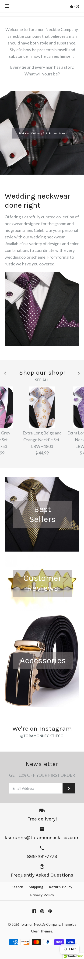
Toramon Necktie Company (40, 924)
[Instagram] (42, 911)
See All (42, 380)
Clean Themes (41, 931)
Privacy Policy (42, 895)
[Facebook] (34, 911)
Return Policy (60, 887)
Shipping (36, 887)
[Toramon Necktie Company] (42, 6)
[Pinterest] (50, 911)
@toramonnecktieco (42, 736)
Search (17, 887)
